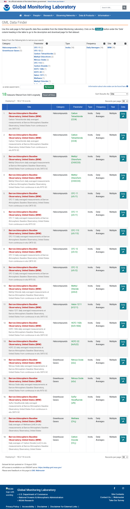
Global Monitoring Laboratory (44, 7)
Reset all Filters (49, 95)
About (26, 15)
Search (50, 87)
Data (123, 114)
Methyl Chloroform (42, 57)
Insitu (68, 48)
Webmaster (118, 497)
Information (103, 15)
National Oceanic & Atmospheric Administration (41, 497)
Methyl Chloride (41, 81)
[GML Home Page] (20, 15)
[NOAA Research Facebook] (111, 488)
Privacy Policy (12, 506)
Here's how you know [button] (56, 1)
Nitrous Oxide (40, 60)
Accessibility (28, 506)
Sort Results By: (102, 94)
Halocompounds (9, 48)
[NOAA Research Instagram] (120, 488)
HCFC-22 (38, 72)
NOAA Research (26, 500)
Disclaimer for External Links (63, 506)
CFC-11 (37, 48)
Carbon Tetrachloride (43, 54)
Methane (38, 78)
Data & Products (86, 15)
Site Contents (117, 494)
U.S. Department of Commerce (33, 494)
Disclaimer (42, 506)
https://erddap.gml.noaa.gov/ (50, 467)
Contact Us (105, 497)
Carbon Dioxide (41, 66)
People (36, 15)
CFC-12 (37, 51)
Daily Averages (93, 48)
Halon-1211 (39, 75)
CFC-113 (37, 63)
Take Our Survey (116, 500)
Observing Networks (65, 15)
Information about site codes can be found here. (107, 86)
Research (48, 15)
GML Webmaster (38, 470)
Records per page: (113, 101)
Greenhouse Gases (10, 51)
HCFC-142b (39, 69)
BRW (109, 48)
